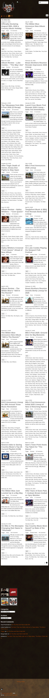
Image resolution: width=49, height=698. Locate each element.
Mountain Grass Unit (6, 55)
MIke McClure (39, 381)
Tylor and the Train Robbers (34, 99)
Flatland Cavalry (32, 275)
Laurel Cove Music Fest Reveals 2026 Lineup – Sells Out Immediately (35, 107)
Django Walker (13, 134)
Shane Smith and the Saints (35, 385)
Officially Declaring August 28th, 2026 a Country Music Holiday (11, 26)
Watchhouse (4, 558)
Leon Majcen (17, 145)
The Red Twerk (39, 391)
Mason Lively (19, 53)
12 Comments (14, 409)
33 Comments (37, 30)
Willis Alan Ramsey (30, 485)
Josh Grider (28, 376)
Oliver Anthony (36, 555)
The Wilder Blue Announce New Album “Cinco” (35, 26)
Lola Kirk (7, 435)
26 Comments (15, 295)
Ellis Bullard (38, 192)
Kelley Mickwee (18, 433)
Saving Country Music (7, 693)
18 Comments (15, 109)
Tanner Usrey (12, 154)
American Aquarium (12, 130)
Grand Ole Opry (34, 518)
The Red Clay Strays (33, 437)
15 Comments (14, 339)
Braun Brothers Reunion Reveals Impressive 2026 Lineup (36, 65)
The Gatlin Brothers (12, 200)
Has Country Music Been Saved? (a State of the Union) (36, 528)
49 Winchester (28, 358)
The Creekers (35, 143)
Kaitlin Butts (33, 194)
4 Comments (37, 216)
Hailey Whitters (17, 273)
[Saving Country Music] (8, 13)
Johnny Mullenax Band (11, 143)
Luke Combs (12, 88)
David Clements (5, 194)
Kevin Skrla (33, 378)
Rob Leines (44, 479)
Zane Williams (28, 53)
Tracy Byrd (44, 51)
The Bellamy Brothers (16, 198)
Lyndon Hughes (29, 51)
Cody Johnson (17, 193)
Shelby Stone (28, 95)
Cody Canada (40, 363)
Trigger (3, 30)
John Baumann (13, 431)
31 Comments (14, 30)
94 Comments (42, 532)
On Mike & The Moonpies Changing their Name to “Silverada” (12, 528)
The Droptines (10, 156)
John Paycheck (5, 196)
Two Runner (15, 57)
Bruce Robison (40, 90)
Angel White (4, 427)
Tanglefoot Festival (34, 238)
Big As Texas (4, 193)
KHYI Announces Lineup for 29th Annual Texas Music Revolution (12, 404)
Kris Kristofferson (32, 277)
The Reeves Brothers (34, 97)
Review (3, 89)
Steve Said (7, 198)
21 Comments (42, 254)
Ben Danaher (43, 359)
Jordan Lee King (32, 136)
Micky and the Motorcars (31, 93)
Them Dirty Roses (14, 158)
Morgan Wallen (19, 88)
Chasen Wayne (17, 51)
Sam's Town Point (29, 481)
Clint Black (17, 86)
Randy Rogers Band (6, 150)
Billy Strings (11, 86)
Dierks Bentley (4, 88)
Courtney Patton (5, 134)
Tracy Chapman (42, 280)
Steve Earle (33, 387)
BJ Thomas (11, 193)
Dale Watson (28, 319)
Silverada (34, 95)
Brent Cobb (33, 273)
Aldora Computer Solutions (10, 695)
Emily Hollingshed (10, 135)
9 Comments (37, 295)
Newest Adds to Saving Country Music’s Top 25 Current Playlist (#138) (11, 447)
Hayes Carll (28, 92)
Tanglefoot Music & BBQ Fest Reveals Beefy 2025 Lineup (36, 211)
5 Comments (37, 111)
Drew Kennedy (37, 367)
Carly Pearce (10, 51)
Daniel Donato (4, 53)
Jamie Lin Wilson (36, 92)
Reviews (8, 67)
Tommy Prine (34, 280)
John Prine (39, 275)
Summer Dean (40, 387)
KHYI (2, 435)
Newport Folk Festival (30, 279)
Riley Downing (15, 55)
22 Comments (15, 214)
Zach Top (31, 558)
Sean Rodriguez (38, 481)
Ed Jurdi (44, 367)
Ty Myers (31, 394)
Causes (8, 172)
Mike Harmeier (42, 475)
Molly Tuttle (10, 240)
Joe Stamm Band (37, 134)
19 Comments (37, 170)
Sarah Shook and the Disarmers (12, 475)
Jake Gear (8, 238)
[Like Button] (3, 49)
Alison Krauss (4, 86)
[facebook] (4, 16)
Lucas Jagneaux (32, 380)
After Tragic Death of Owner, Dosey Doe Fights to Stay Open (10, 168)
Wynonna (6, 202)
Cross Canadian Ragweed (40, 365)
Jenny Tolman (12, 53)
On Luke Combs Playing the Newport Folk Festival (36, 250)
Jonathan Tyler (43, 474)
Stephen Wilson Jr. (16, 152)
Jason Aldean (35, 553)
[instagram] (6, 16)
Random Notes (33, 254)
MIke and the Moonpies (15, 555)
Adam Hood (4, 130)
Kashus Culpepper (9, 145)
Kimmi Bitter (16, 474)
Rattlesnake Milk (29, 479)
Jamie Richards (5, 431)
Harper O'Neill (28, 134)
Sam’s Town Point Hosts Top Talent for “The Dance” (36, 447)
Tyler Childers (39, 282)
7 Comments (14, 254)
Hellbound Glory (5, 555)
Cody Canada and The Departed (33, 317)
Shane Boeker (15, 150)
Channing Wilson (41, 273)
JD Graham (16, 139)
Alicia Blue (3, 51)
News (7, 30)
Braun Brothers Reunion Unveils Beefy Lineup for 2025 (36, 290)
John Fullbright (11, 141)
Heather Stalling (19, 135)
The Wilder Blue (8, 57)
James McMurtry (5, 137)
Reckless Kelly (41, 93)
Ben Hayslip (4, 236)
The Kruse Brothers (18, 156)
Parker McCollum (13, 196)
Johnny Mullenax (41, 374)
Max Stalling (14, 147)
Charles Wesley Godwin (13, 236)
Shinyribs (40, 323)
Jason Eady (42, 372)
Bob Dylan (27, 273)
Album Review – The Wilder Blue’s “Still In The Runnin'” (10, 290)
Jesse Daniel (17, 472)
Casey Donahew (16, 132)
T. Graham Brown (43, 518)
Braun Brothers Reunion (31, 90)
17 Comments (37, 497)
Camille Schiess (29, 474)
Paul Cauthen (18, 148)
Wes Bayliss (17, 315)
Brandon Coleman (40, 361)
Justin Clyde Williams (42, 136)
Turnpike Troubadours (30, 282)
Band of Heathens (34, 359)
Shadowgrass (28, 143)
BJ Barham (9, 132)
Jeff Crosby (43, 92)
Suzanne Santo (5, 154)
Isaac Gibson (40, 370)
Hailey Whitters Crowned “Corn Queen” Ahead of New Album (12, 250)
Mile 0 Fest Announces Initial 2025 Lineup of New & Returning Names (36, 404)
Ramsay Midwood (38, 477)
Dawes (11, 429)
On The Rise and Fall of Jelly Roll (21, 624)
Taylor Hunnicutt (37, 325)
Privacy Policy (21, 681)
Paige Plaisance (29, 477)
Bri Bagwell (34, 363)
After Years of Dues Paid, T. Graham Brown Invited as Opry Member (36, 493)
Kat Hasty (40, 376)
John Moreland (8, 474)
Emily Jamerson (43, 132)
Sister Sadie (40, 95)
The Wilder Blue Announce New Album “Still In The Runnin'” (11, 335)
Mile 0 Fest (11, 148)
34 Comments (15, 67)
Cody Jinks (28, 236)
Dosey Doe (12, 194)
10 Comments (39, 451)
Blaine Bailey (33, 361)
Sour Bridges (28, 483)
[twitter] (2, 16)
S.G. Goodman (37, 141)
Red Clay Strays (40, 383)
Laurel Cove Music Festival (31, 139)
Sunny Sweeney (29, 325)
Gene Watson (19, 194)
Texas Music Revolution (7, 437)
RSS (11, 16)
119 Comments (14, 532)
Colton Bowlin (35, 132)
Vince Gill (35, 520)
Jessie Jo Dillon (15, 238)
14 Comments (37, 69)
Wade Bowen (37, 394)
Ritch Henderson (29, 141)
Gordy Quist (34, 369)
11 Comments (14, 172)
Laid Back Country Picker (41, 138)
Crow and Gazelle (29, 367)
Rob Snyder (39, 279)
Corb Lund (43, 317)
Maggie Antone (40, 380)
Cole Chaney (28, 132)
